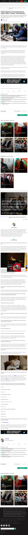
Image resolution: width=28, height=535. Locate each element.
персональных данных (3, 530)
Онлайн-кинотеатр (19, 518)
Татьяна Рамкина (7, 438)
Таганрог (20, 88)
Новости (2, 88)
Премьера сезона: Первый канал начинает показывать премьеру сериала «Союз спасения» (13, 101)
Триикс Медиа (10, 88)
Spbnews (4, 532)
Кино (15, 518)
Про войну (5, 88)
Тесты (5, 518)
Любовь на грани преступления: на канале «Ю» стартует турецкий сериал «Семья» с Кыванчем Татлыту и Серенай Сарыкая (14, 97)
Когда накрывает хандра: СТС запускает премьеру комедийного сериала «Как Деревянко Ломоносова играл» (13, 456)
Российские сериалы (15, 88)
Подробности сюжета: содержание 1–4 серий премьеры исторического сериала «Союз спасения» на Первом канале (14, 99)
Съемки (8, 88)
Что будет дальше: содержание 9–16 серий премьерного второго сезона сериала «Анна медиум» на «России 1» (14, 103)
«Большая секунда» (5, 422)
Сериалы (12, 518)
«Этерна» (15, 375)
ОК (15, 528)
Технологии (24, 518)
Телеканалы (8, 518)
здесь (7, 428)
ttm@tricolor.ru (18, 514)
